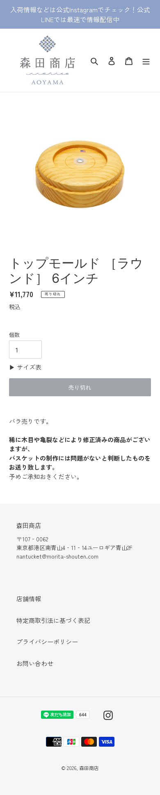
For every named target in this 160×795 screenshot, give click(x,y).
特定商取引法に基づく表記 (53, 620)
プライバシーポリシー (47, 641)
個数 (14, 334)
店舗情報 (28, 598)
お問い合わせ (34, 663)
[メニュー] (146, 60)
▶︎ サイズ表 (25, 367)
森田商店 (89, 767)
